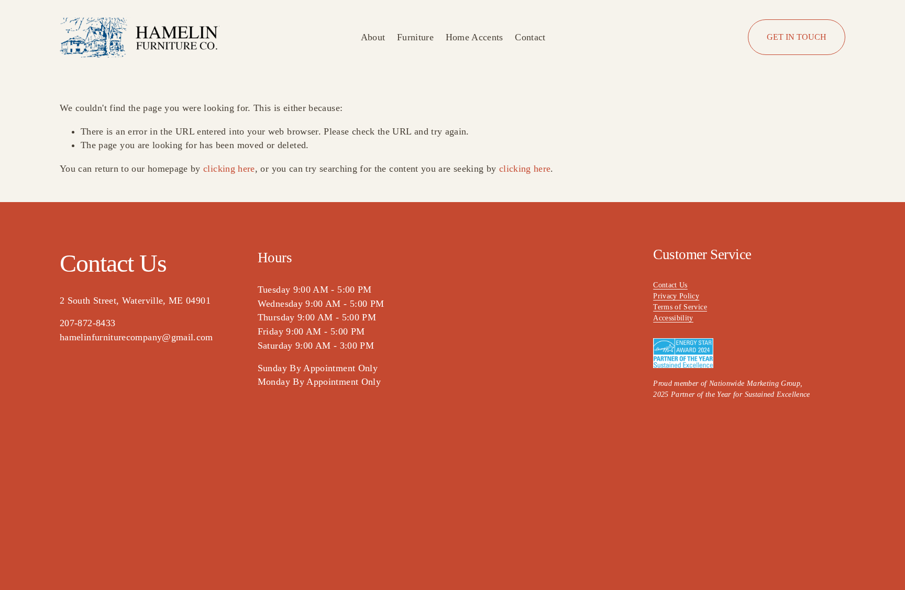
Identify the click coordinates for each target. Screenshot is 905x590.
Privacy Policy (676, 296)
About (373, 37)
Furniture (415, 37)
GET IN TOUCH (796, 36)
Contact (530, 37)
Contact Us (670, 285)
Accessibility (673, 318)
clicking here (229, 168)
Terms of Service (680, 307)
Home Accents (474, 37)
